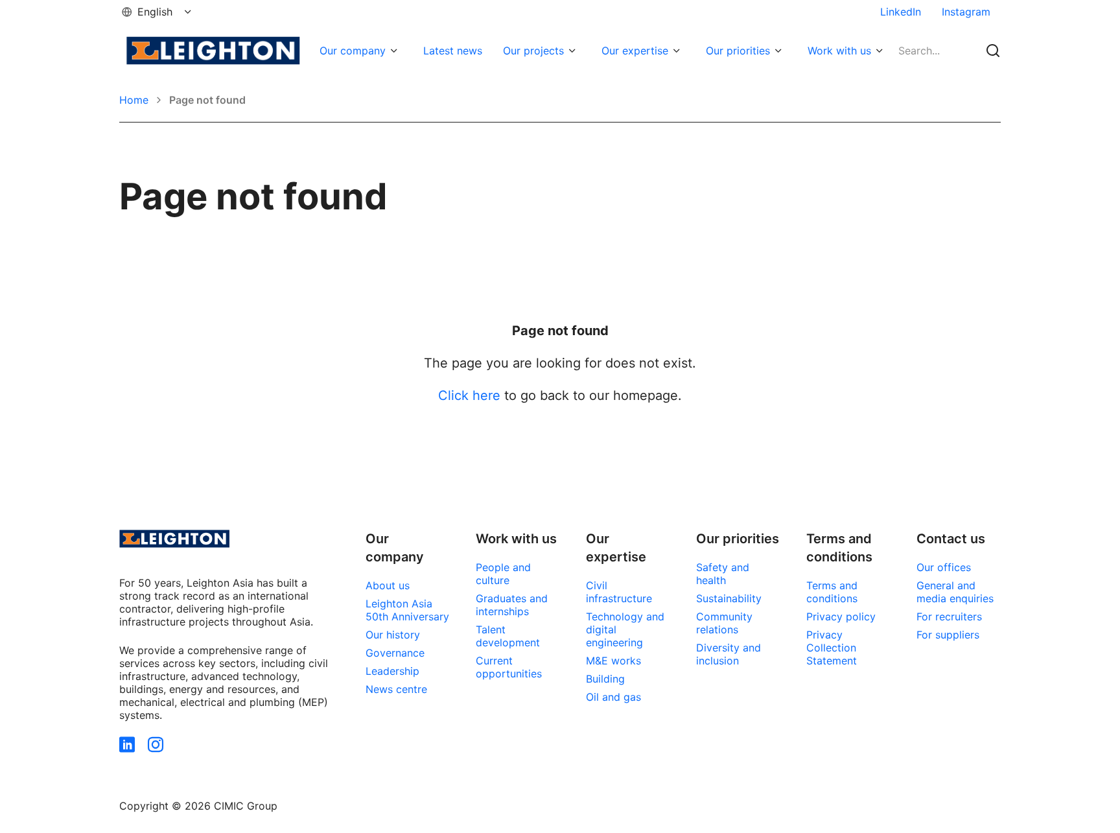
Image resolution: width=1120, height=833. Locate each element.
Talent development (508, 636)
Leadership (392, 670)
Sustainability (729, 598)
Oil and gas (613, 696)
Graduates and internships (512, 605)
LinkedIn (900, 11)
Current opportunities (509, 667)
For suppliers (947, 634)
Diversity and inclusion (728, 654)
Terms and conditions (832, 592)
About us (388, 585)
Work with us (839, 50)
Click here (469, 395)
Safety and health (722, 574)
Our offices (943, 567)
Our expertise (634, 50)
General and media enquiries (955, 592)
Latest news (452, 50)
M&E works (613, 660)
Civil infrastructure (619, 592)
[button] (157, 12)
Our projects (533, 50)
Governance (395, 652)
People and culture (503, 574)
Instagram (966, 11)
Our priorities (738, 50)
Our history (393, 634)
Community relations (724, 623)
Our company (353, 50)
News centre (396, 689)
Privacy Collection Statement (831, 647)
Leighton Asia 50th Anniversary (407, 610)
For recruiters (949, 616)
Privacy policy (841, 616)
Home (133, 99)
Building (605, 678)
